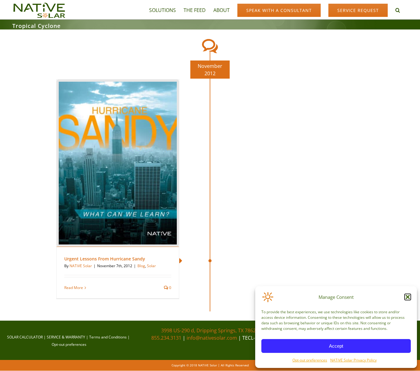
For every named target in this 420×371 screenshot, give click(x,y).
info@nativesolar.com (212, 337)
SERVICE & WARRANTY (66, 337)
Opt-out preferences (309, 360)
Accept (336, 346)
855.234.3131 (166, 337)
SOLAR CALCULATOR (25, 337)
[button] (408, 297)
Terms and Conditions (108, 337)
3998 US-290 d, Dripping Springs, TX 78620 (210, 330)
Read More (73, 287)
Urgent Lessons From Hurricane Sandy (104, 259)
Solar (151, 265)
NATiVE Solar (80, 265)
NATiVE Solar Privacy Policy (353, 360)
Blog (141, 265)
